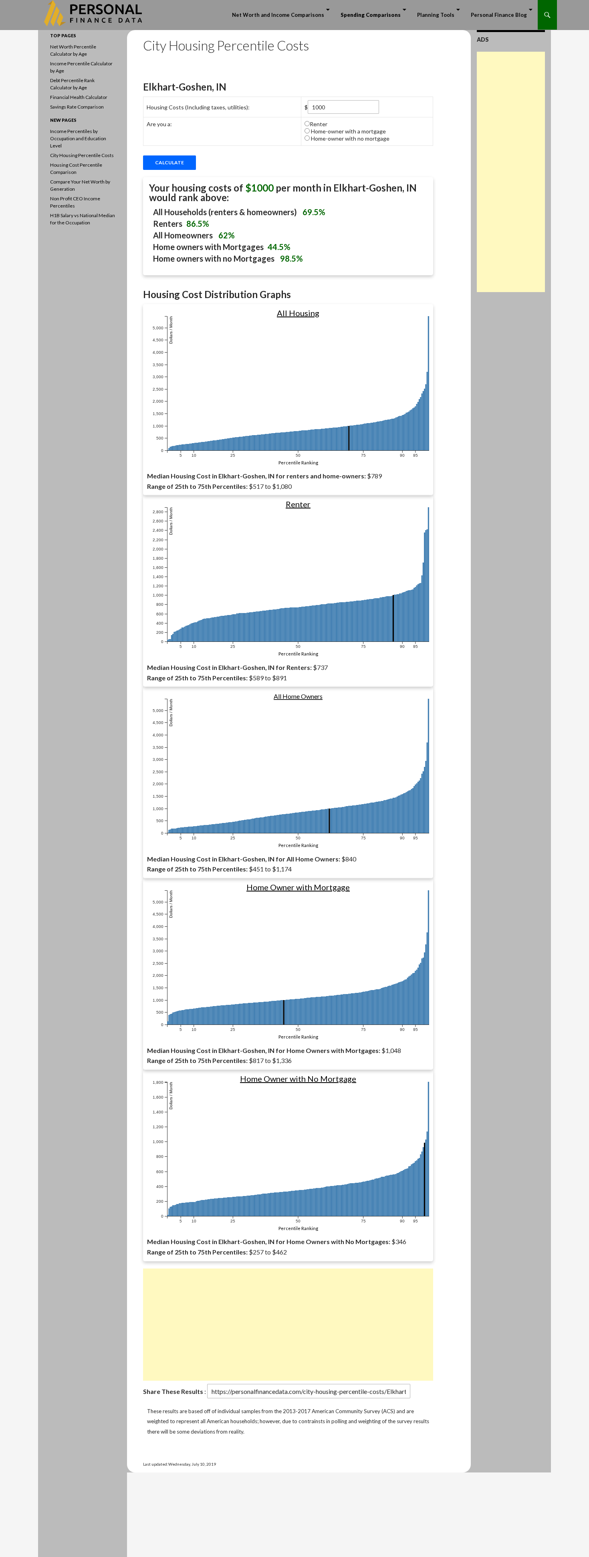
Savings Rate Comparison (77, 107)
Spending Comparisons (371, 15)
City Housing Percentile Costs (82, 155)
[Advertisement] (288, 1325)
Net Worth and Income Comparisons (278, 15)
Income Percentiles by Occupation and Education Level (78, 138)
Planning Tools (435, 15)
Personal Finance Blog (499, 15)
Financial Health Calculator (78, 97)
